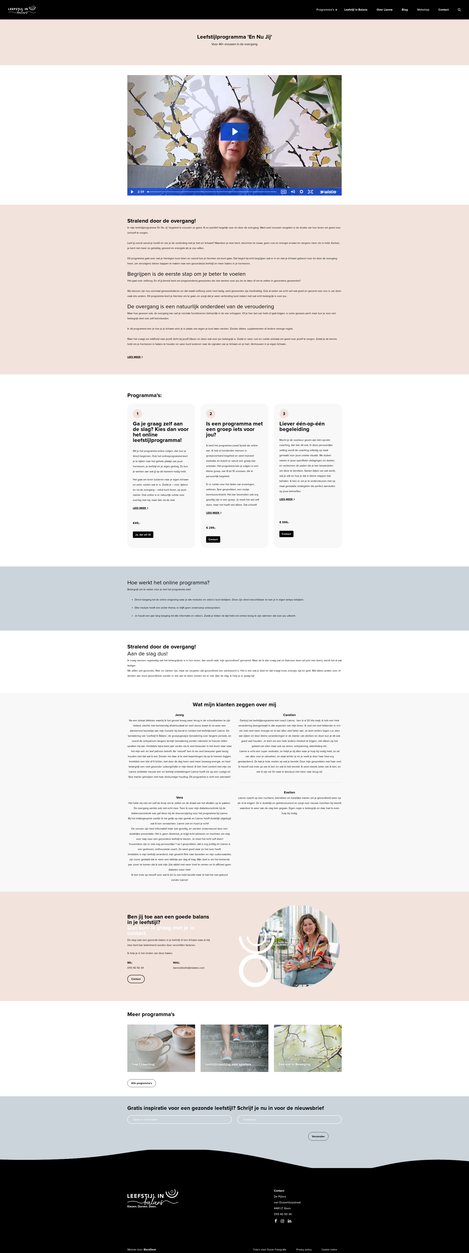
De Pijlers (280, 1196)
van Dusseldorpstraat (287, 1202)
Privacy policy (304, 1249)
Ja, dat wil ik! (143, 534)
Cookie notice (329, 1249)
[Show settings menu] (301, 192)
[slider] (212, 192)
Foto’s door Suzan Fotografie (269, 1249)
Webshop (423, 10)
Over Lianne (385, 10)
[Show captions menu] (283, 192)
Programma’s (325, 10)
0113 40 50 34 (135, 967)
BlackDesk (150, 1249)
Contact (443, 10)
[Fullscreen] (310, 192)
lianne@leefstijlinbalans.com (188, 967)
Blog (405, 10)
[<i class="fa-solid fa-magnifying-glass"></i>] (457, 10)
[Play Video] (131, 192)
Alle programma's (141, 1083)
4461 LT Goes (282, 1208)
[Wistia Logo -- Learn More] (328, 192)
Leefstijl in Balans (356, 10)
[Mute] (292, 192)
